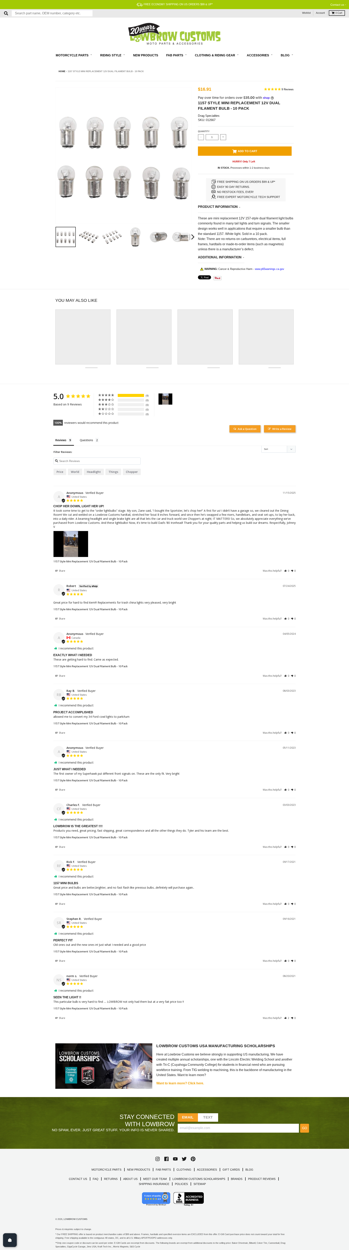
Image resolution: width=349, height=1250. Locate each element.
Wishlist (306, 13)
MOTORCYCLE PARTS (106, 1169)
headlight (94, 472)
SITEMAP (199, 1184)
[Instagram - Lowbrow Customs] (157, 1158)
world (75, 472)
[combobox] (52, 13)
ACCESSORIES (207, 1169)
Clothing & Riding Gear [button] (215, 55)
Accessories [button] (258, 55)
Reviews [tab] (60, 440)
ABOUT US (130, 1179)
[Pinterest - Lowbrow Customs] (193, 1158)
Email (187, 1117)
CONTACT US (78, 1179)
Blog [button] (285, 55)
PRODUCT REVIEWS (261, 1179)
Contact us (337, 4)
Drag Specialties (209, 115)
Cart (338, 13)
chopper (132, 472)
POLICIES (181, 1184)
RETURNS (111, 1179)
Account (320, 13)
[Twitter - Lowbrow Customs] (184, 1158)
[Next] (192, 237)
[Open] (10, 1240)
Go (304, 1128)
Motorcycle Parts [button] (72, 55)
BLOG (249, 1169)
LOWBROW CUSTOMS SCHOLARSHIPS (198, 1179)
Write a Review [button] (281, 429)
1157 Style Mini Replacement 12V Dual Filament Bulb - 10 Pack (90, 561)
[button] (286, 570)
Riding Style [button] (111, 55)
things (113, 472)
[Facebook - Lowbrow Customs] (166, 1158)
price (60, 472)
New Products (145, 55)
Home (62, 71)
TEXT (208, 1117)
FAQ (95, 1179)
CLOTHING (184, 1169)
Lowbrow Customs (75, 1219)
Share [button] (61, 570)
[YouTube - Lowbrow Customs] (175, 1158)
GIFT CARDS (231, 1169)
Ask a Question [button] (247, 429)
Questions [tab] (86, 440)
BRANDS (236, 1179)
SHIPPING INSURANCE (154, 1184)
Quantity (203, 131)
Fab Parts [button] (175, 55)
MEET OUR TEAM (155, 1179)
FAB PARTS (163, 1169)
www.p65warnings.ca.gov (269, 268)
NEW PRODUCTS (138, 1169)
